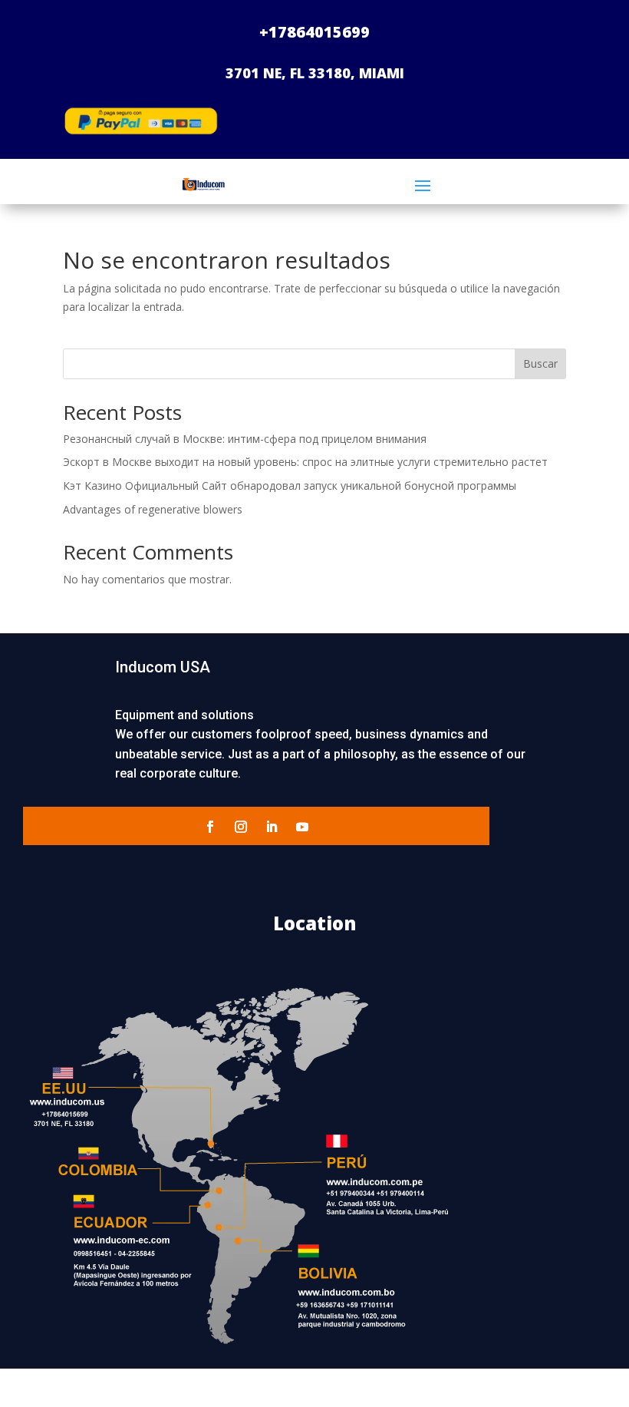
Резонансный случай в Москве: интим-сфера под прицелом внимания (244, 438)
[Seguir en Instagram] (241, 826)
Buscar (540, 363)
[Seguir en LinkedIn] (271, 826)
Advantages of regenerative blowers (152, 509)
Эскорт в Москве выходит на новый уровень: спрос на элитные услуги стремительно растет (305, 461)
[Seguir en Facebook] (210, 826)
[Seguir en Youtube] (302, 826)
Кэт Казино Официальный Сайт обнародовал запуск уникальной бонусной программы (289, 485)
